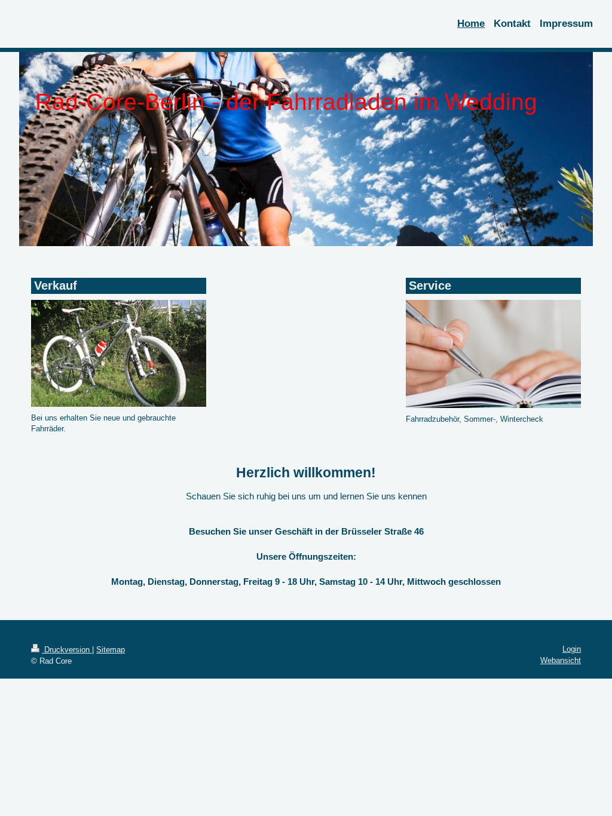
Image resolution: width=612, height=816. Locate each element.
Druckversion (67, 649)
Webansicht (560, 660)
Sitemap (110, 649)
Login (571, 649)
